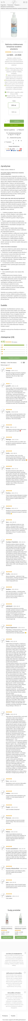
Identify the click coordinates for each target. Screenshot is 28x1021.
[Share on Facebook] (16, 140)
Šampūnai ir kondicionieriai (7, 6)
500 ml (7, 934)
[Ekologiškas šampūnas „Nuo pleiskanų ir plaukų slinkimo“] (2, 42)
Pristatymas (5, 1016)
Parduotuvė (10, 5)
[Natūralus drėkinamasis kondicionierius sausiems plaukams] (25, 42)
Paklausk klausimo (23, 130)
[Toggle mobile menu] (2, 2)
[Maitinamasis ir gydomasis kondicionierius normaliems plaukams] (21, 919)
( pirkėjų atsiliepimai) (17, 52)
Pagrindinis (3, 5)
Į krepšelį (17, 121)
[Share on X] (13, 140)
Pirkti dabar (14, 125)
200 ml (3, 934)
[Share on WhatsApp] (13, 143)
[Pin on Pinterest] (18, 140)
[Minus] (8, 122)
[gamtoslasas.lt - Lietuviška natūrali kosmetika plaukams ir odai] (14, 2)
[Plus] (8, 120)
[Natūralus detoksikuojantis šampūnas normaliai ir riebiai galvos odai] (7, 919)
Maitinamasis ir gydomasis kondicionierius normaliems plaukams (21, 928)
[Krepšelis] (26, 2)
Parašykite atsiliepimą (14, 358)
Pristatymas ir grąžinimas (8, 130)
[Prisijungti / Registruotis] (24, 2)
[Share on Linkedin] (21, 140)
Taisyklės (13, 1016)
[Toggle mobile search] (4, 2)
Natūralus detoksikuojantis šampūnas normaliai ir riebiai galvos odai (7, 928)
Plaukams (17, 5)
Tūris (14, 101)
